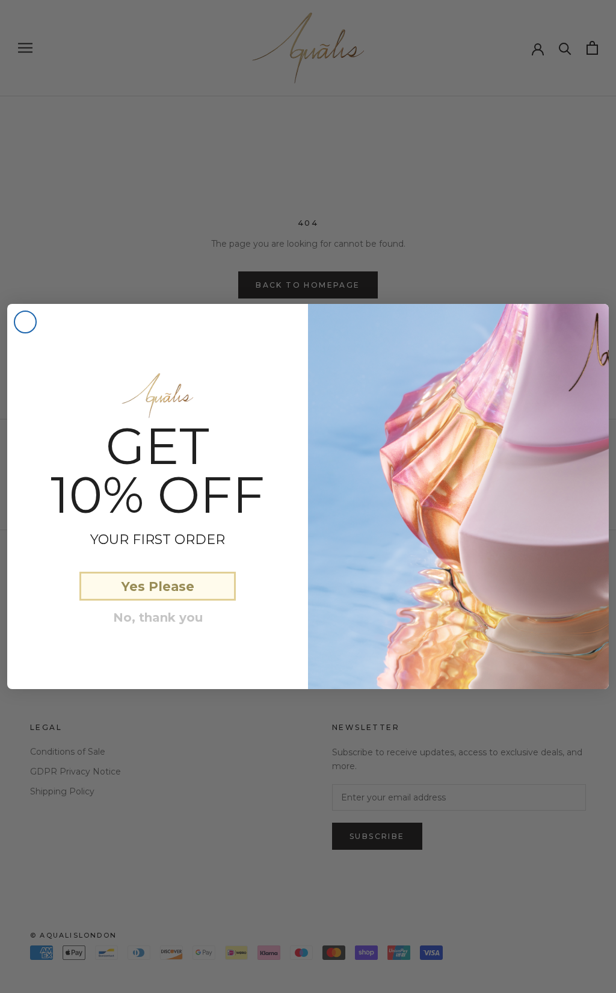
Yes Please (158, 586)
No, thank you (158, 617)
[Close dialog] (25, 322)
